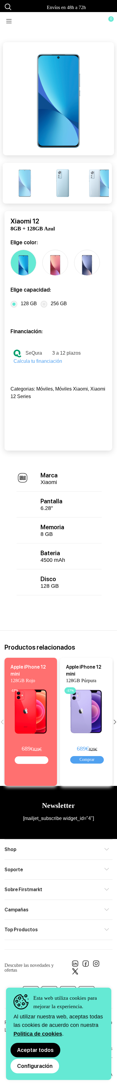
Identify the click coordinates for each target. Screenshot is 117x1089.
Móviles (44, 388)
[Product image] (32, 710)
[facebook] (85, 965)
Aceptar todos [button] (35, 1050)
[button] (31, 760)
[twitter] (75, 973)
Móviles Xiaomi (71, 388)
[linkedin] (75, 965)
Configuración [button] (34, 1066)
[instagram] (96, 965)
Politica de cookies (38, 1034)
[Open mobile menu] (9, 21)
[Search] (7, 7)
